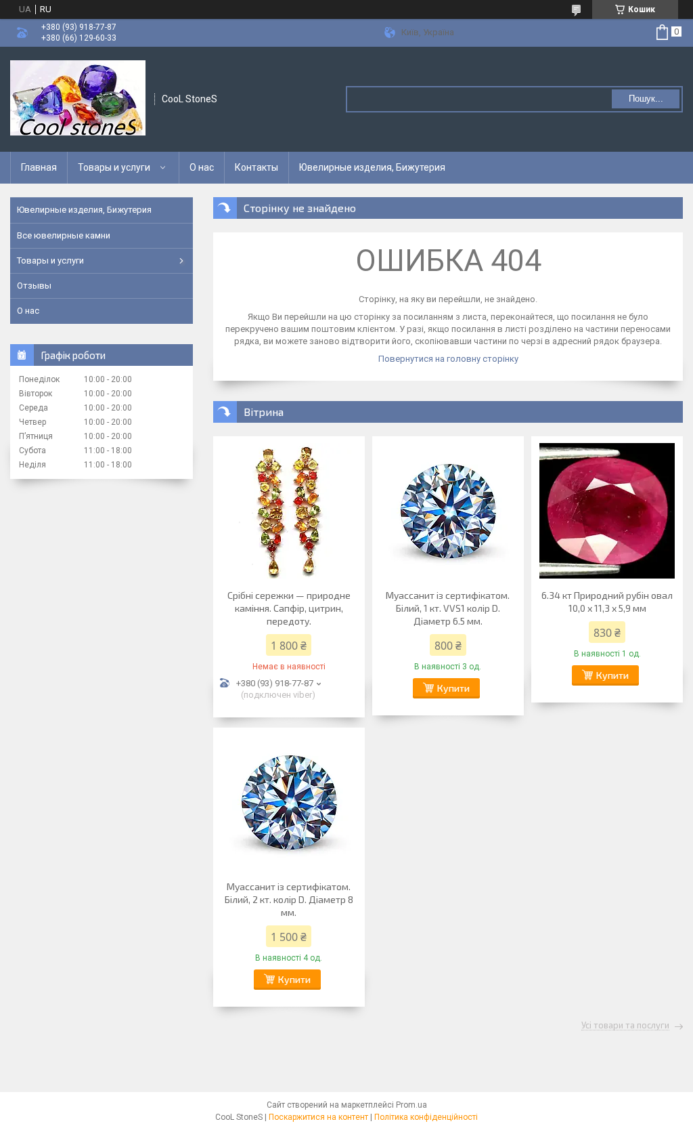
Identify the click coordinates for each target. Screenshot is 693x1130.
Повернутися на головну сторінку (448, 359)
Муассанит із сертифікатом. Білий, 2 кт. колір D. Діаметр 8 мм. (289, 899)
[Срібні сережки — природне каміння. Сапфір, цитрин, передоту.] (289, 511)
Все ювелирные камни (63, 235)
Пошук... (646, 98)
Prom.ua (411, 1105)
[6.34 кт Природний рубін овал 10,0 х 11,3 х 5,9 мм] (607, 511)
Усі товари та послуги (625, 1025)
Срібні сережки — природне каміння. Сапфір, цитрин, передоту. (289, 608)
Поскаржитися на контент (318, 1117)
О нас (201, 167)
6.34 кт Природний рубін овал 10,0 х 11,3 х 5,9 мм (607, 601)
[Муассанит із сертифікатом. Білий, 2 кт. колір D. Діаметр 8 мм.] (289, 802)
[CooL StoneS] (78, 99)
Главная (39, 167)
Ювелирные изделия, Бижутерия (372, 167)
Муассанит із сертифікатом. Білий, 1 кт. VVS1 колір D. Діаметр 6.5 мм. (448, 608)
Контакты (256, 167)
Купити (453, 688)
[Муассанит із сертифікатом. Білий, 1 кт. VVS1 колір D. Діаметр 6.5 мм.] (448, 511)
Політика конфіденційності (426, 1117)
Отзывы (34, 285)
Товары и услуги (114, 167)
